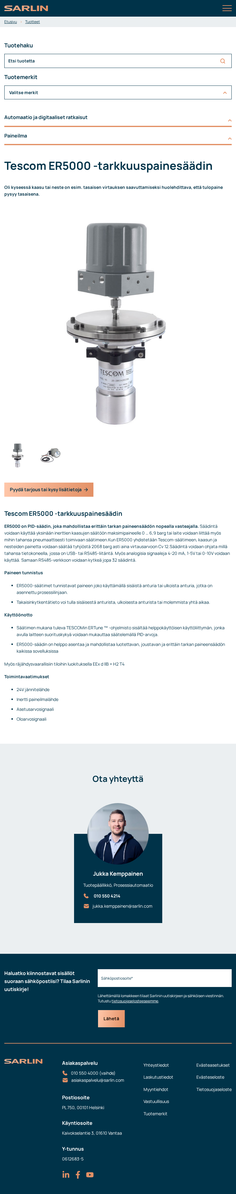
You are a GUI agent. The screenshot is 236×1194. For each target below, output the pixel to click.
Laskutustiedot (158, 1077)
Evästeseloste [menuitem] (210, 1077)
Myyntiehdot (156, 1089)
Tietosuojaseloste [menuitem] (214, 1089)
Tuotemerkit (155, 1113)
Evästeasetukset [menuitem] (213, 1065)
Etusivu (10, 21)
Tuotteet (32, 21)
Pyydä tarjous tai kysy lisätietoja (46, 489)
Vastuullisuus (156, 1101)
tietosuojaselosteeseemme (135, 1001)
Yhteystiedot (156, 1065)
